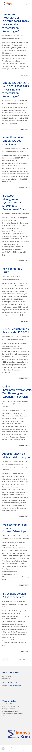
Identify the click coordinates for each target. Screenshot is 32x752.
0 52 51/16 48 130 (12, 683)
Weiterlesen (23, 75)
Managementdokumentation (15, 464)
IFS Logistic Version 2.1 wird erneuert (14, 595)
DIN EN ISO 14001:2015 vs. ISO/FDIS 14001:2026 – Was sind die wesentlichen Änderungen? (16, 23)
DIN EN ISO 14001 (18, 35)
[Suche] (25, 3)
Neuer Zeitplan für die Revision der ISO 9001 (16, 330)
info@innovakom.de (14, 685)
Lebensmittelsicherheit (20, 404)
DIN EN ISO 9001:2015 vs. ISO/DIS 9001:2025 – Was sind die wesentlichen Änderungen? (15, 89)
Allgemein (16, 101)
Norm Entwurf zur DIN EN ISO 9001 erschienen (13, 141)
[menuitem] (25, 3)
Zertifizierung (18, 38)
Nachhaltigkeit (17, 213)
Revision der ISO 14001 (12, 270)
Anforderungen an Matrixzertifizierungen (16, 455)
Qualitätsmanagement (12, 103)
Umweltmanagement (8, 38)
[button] (3, 749)
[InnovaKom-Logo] (13, 3)
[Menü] (29, 3)
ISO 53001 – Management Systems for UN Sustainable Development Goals (14, 202)
